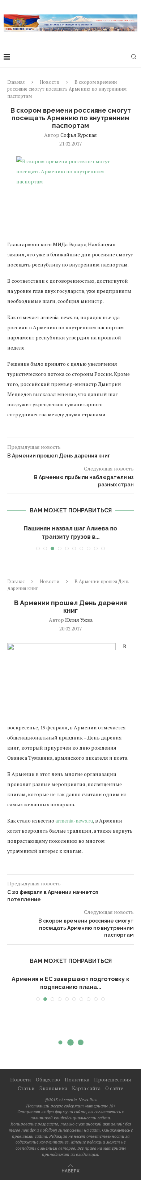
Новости (49, 82)
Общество (48, 1079)
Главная (16, 82)
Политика (77, 1079)
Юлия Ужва (79, 619)
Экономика (53, 1088)
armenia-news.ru (74, 820)
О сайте (114, 1088)
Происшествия (112, 1079)
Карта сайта (86, 1088)
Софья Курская (78, 134)
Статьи (26, 1088)
